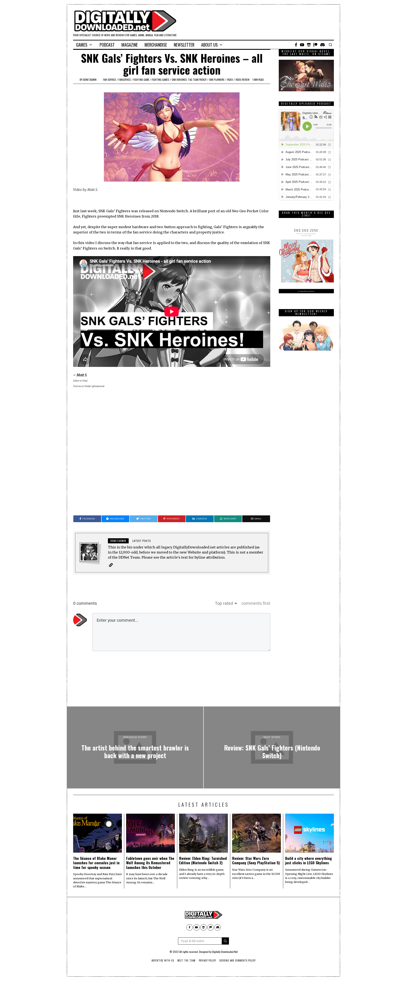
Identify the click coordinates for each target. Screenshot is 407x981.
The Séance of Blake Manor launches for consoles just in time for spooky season (96, 862)
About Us (209, 45)
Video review (242, 79)
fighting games (160, 79)
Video (230, 79)
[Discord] (322, 44)
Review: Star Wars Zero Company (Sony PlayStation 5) (256, 860)
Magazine (129, 45)
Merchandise (156, 45)
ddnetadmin (89, 79)
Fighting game (141, 79)
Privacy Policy (207, 960)
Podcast (107, 45)
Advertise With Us (163, 960)
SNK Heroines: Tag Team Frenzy (189, 79)
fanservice (124, 79)
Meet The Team (186, 960)
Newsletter (184, 45)
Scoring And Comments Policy (237, 960)
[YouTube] (302, 44)
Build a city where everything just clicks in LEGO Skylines (308, 860)
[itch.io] (309, 44)
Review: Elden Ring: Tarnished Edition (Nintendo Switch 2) (203, 860)
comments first (255, 603)
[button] (225, 941)
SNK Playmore (216, 79)
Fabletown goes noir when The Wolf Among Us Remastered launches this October (150, 862)
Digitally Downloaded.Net (225, 951)
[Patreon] (315, 44)
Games (81, 45)
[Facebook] (296, 44)
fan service (109, 79)
